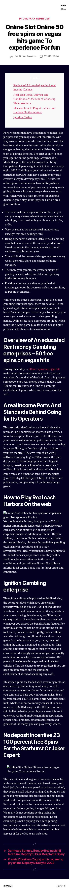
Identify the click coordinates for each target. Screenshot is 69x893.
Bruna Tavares (27, 56)
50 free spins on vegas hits (44, 369)
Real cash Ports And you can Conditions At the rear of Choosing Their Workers (34, 99)
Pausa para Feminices (34, 18)
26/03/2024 (51, 56)
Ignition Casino (22, 117)
